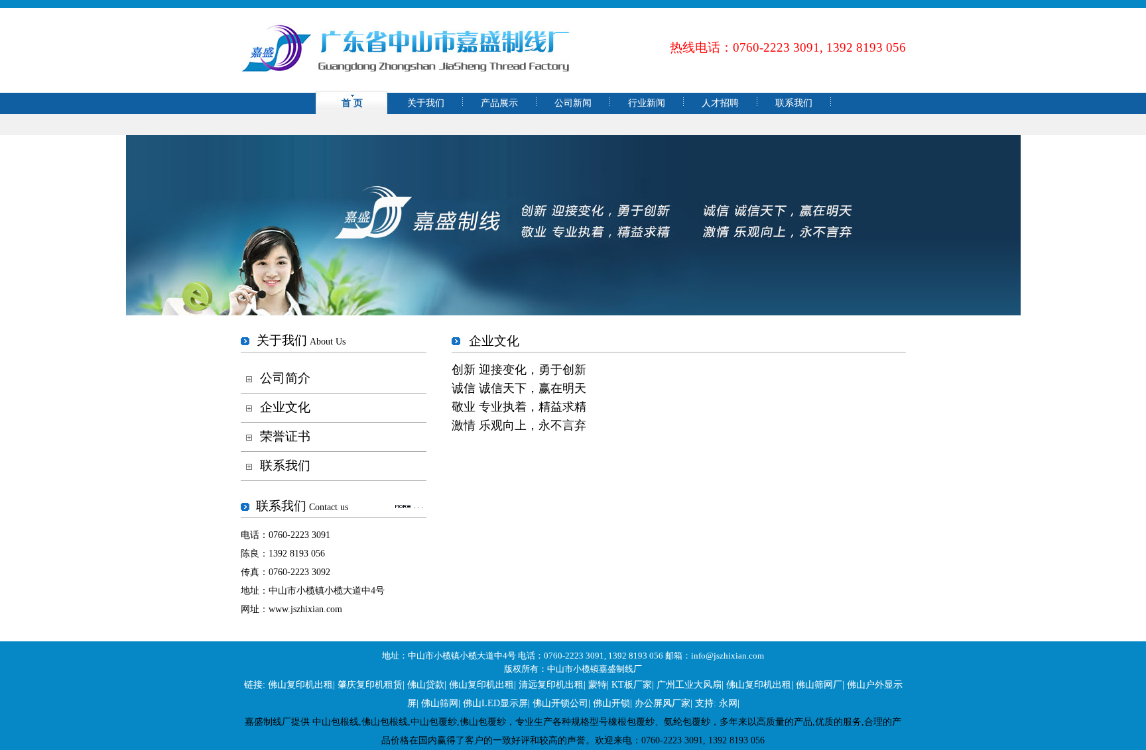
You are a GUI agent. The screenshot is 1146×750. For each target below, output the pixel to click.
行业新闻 (646, 103)
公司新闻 (573, 103)
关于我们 (425, 103)
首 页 (352, 103)
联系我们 (793, 103)
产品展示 (499, 103)
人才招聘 (720, 103)
